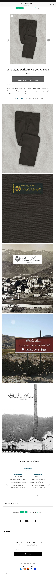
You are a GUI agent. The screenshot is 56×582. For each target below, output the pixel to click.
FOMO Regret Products (13, 11)
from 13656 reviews (28, 470)
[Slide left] (7, 40)
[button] (2, 4)
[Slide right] (48, 40)
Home (7, 11)
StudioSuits (29, 579)
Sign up (28, 554)
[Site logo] (28, 522)
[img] (28, 469)
